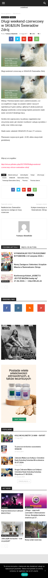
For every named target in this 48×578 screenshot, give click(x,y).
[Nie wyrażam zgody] (45, 571)
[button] (44, 3)
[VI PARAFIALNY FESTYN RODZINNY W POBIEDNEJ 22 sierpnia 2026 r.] (7, 260)
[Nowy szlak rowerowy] (36, 529)
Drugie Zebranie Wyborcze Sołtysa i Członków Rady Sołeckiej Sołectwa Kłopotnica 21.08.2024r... (28, 472)
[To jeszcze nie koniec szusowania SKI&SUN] (4, 450)
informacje (40, 175)
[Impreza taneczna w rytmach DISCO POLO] (12, 501)
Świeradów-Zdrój (22, 178)
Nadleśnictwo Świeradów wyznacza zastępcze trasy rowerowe (11, 209)
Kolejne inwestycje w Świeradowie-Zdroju (39, 208)
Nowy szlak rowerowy (33, 540)
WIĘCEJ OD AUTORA (28, 247)
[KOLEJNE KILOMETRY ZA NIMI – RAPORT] (7, 438)
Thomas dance (35, 180)
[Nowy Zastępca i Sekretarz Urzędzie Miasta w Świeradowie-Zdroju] (7, 267)
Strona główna (6, 14)
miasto (4, 178)
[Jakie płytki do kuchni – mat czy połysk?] (12, 529)
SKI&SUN (12, 178)
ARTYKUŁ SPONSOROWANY (10, 535)
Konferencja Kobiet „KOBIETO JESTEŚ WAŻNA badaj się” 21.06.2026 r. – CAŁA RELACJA (28, 278)
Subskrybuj (41, 305)
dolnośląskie (24, 175)
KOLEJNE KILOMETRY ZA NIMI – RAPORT (30, 435)
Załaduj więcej (23, 481)
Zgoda (24, 574)
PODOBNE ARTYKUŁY (11, 247)
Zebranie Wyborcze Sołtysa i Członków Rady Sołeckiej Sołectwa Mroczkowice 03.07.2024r (29, 460)
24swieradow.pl (13, 175)
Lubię (7, 305)
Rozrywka (5, 508)
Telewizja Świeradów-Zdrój (11, 180)
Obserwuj (18, 305)
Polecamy (12, 17)
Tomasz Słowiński (11, 34)
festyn (33, 175)
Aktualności (16, 14)
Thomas (25, 180)
